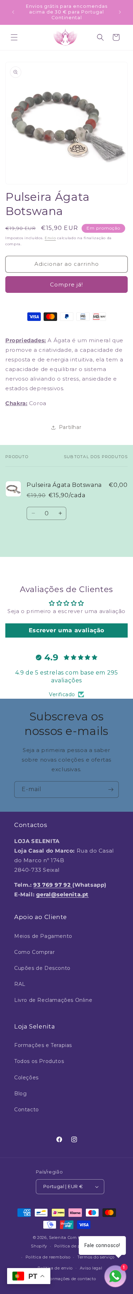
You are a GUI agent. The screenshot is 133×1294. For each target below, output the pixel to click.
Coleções (26, 1077)
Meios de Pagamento (43, 936)
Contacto (26, 1109)
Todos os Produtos (39, 1061)
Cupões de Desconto (42, 968)
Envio (50, 238)
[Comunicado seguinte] (120, 12)
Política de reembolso (48, 1257)
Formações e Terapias (43, 1045)
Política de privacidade (78, 1246)
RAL (20, 984)
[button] (14, 37)
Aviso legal (91, 1268)
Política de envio (55, 1268)
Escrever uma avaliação (66, 630)
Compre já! (66, 284)
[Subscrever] (110, 789)
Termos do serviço (96, 1257)
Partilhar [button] (70, 427)
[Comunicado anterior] (13, 12)
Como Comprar (34, 952)
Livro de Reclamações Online (53, 1000)
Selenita (58, 1237)
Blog (20, 1093)
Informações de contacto (70, 1278)
